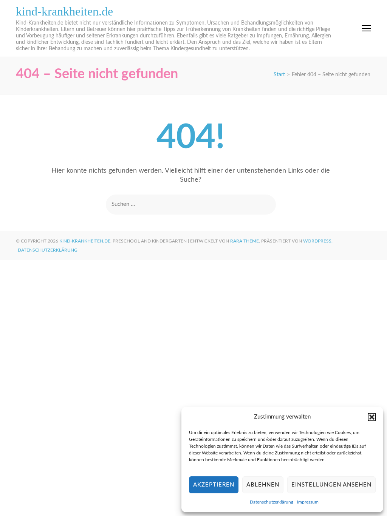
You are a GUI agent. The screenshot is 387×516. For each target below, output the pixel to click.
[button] (372, 417)
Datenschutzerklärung (271, 502)
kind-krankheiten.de (64, 11)
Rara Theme (244, 241)
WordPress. (318, 241)
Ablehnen (262, 485)
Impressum (308, 502)
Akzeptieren (213, 485)
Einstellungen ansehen (331, 485)
